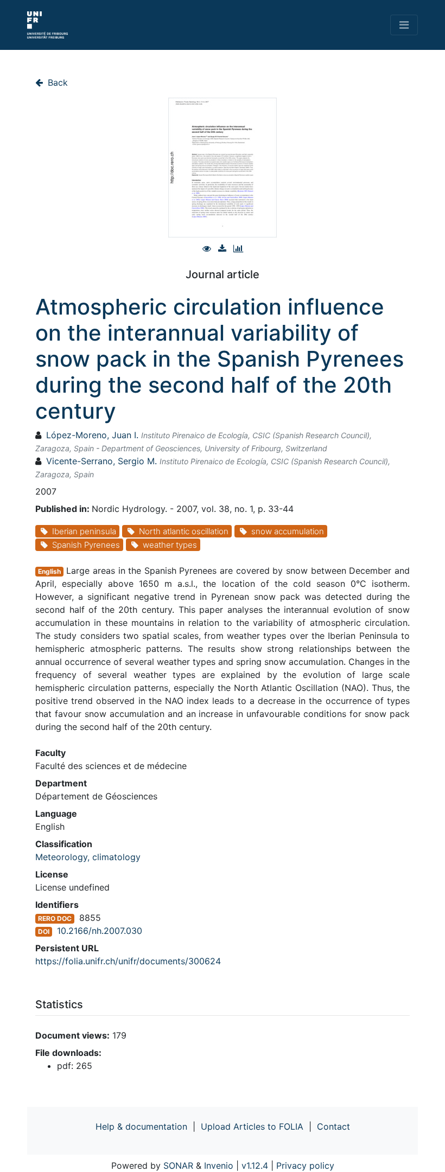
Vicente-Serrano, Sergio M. (101, 461)
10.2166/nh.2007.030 (99, 930)
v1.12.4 (254, 1165)
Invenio (218, 1165)
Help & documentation (141, 1126)
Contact (333, 1126)
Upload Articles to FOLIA (252, 1126)
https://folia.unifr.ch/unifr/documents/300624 (128, 961)
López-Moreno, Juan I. (92, 435)
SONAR (178, 1165)
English (49, 571)
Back (56, 82)
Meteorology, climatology (88, 856)
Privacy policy (305, 1165)
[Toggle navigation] (404, 25)
